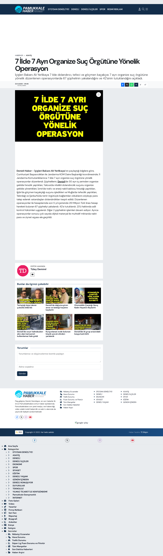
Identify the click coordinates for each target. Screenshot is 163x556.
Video (11, 504)
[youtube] (132, 440)
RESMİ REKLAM (115, 9)
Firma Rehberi (15, 510)
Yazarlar (12, 506)
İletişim (12, 528)
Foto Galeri (13, 500)
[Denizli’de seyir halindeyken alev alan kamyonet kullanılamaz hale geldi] (30, 322)
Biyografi (12, 519)
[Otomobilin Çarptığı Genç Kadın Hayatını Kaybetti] (87, 295)
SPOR (102, 9)
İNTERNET (17, 497)
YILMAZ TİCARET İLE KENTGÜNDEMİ (29, 491)
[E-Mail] (32, 275)
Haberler (19, 55)
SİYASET (99, 399)
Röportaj (12, 516)
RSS (20, 432)
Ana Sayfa (13, 446)
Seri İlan (12, 513)
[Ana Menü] (147, 9)
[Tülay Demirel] (23, 270)
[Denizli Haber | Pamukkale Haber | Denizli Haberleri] (30, 9)
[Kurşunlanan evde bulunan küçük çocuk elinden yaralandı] (59, 322)
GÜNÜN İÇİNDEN (129, 402)
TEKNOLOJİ (18, 488)
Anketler (12, 522)
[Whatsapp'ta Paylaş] (131, 85)
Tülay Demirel (38, 269)
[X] (21, 417)
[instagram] (100, 440)
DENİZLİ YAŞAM (102, 402)
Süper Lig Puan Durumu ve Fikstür (28, 543)
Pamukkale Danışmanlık (24, 494)
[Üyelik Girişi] (139, 9)
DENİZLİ (75, 9)
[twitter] (67, 440)
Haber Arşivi (68, 407)
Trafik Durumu (69, 397)
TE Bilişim (144, 432)
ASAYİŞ (29, 55)
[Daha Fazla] (136, 85)
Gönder (22, 373)
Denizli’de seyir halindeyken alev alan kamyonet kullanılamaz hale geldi (30, 333)
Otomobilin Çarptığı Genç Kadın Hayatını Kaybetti (86, 306)
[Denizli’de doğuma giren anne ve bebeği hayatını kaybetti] (59, 295)
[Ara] (143, 9)
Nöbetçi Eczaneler (70, 391)
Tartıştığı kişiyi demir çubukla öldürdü (27, 306)
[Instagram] (26, 417)
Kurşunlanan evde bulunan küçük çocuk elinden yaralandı (58, 333)
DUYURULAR (18, 485)
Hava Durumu (68, 394)
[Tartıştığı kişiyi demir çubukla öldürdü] (30, 295)
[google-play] (81, 422)
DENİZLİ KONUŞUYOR (22, 482)
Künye (11, 525)
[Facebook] (17, 417)
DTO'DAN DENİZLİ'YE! (58, 9)
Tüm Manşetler (69, 402)
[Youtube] (30, 417)
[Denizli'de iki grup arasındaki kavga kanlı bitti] (87, 322)
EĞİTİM (126, 399)
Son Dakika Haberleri (71, 405)
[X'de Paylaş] (127, 85)
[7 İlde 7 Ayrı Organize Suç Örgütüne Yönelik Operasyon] (59, 116)
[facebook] (34, 440)
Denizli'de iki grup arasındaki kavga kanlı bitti (87, 332)
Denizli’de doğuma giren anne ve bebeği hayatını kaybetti (57, 307)
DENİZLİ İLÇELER (89, 9)
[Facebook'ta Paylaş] (122, 85)
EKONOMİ (100, 397)
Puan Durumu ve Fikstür (73, 399)
